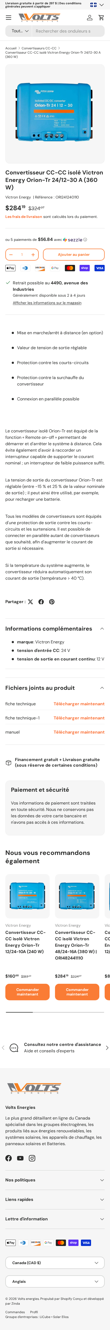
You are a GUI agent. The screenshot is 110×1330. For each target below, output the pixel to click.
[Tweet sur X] (30, 601)
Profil (34, 1312)
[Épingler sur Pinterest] (51, 601)
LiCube (45, 1317)
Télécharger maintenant (79, 704)
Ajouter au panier (74, 254)
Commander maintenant (27, 992)
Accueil (11, 48)
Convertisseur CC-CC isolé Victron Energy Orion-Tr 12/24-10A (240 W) (25, 942)
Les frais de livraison (23, 216)
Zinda (15, 1303)
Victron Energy (18, 197)
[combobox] (55, 31)
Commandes (15, 1312)
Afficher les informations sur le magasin (47, 302)
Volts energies (28, 1299)
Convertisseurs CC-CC (39, 48)
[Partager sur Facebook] (41, 601)
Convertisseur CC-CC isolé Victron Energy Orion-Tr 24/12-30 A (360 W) (53, 54)
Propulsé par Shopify (56, 1299)
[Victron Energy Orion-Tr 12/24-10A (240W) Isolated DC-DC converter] (27, 896)
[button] (101, 17)
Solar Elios (61, 1317)
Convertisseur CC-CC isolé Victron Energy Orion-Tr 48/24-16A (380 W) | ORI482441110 (76, 945)
